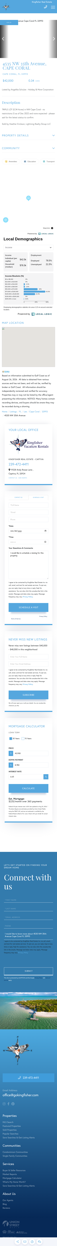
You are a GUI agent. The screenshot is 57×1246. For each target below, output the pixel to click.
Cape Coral (34, 411)
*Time (11, 537)
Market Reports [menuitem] (10, 1174)
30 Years (16, 738)
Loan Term (14, 732)
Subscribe (28, 695)
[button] (4, 39)
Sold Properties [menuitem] (10, 1130)
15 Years (28, 738)
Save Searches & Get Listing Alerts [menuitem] (19, 1137)
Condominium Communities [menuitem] (15, 1152)
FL (20, 411)
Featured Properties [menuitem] (12, 1126)
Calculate (28, 788)
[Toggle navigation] (53, 7)
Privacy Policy (28, 597)
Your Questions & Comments (21, 548)
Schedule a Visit (38, 497)
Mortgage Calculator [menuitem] (12, 1178)
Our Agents (22, 478)
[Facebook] (8, 1104)
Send (28, 971)
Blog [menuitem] (5, 1204)
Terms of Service (16, 619)
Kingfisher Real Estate (42, 2)
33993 (45, 411)
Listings (13, 411)
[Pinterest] (12, 1104)
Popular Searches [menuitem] (10, 1133)
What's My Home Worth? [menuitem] (14, 1182)
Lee (25, 411)
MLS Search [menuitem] (8, 1122)
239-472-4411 (19, 464)
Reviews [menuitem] (6, 1208)
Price (11, 748)
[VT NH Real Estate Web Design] (28, 1224)
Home (4, 411)
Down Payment (16, 760)
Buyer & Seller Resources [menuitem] (14, 1170)
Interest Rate (15, 771)
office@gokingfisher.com (20, 1095)
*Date (11, 526)
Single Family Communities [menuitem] (15, 1156)
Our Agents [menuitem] (8, 1200)
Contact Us (13, 478)
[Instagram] (4, 1104)
